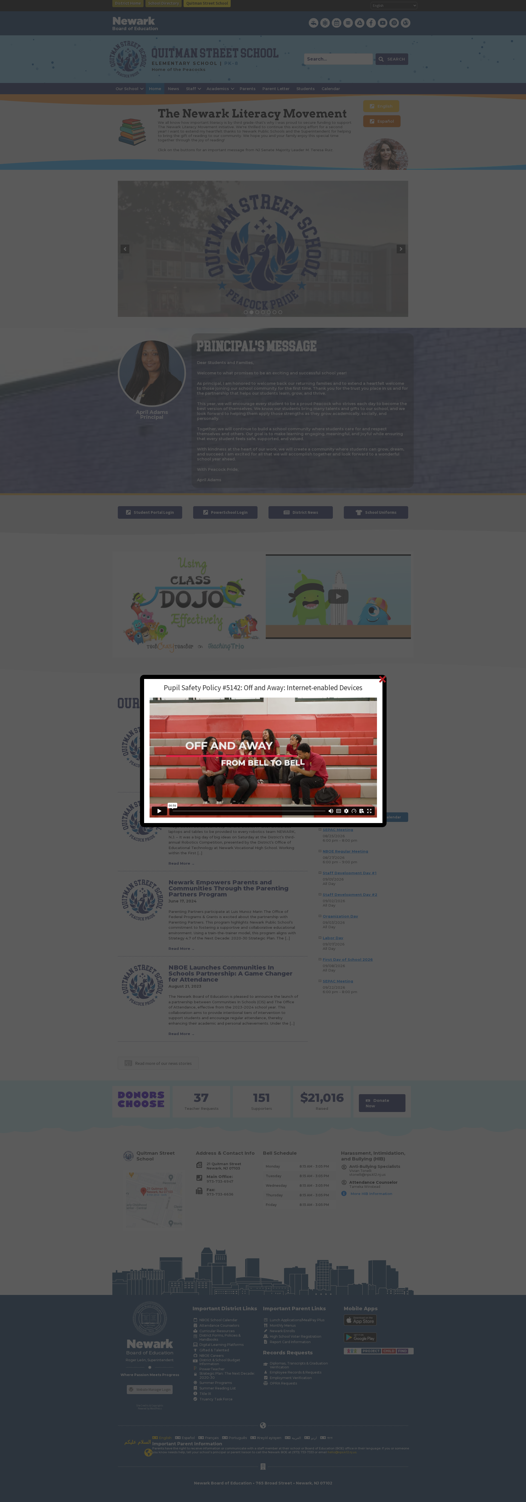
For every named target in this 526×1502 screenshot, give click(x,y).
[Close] (382, 679)
